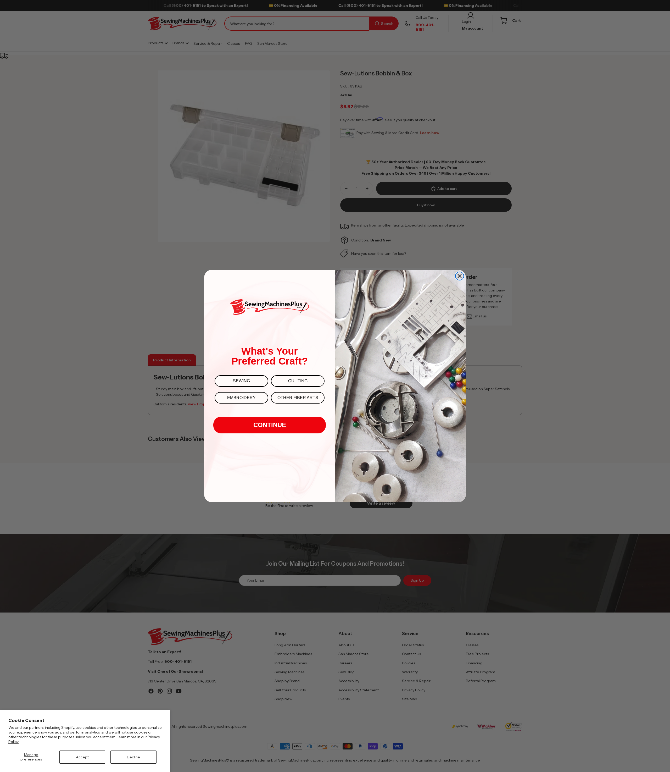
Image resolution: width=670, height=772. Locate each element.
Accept (82, 757)
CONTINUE (269, 424)
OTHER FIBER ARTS (297, 397)
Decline (133, 757)
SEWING (241, 381)
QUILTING (298, 381)
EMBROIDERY (241, 397)
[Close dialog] (459, 276)
